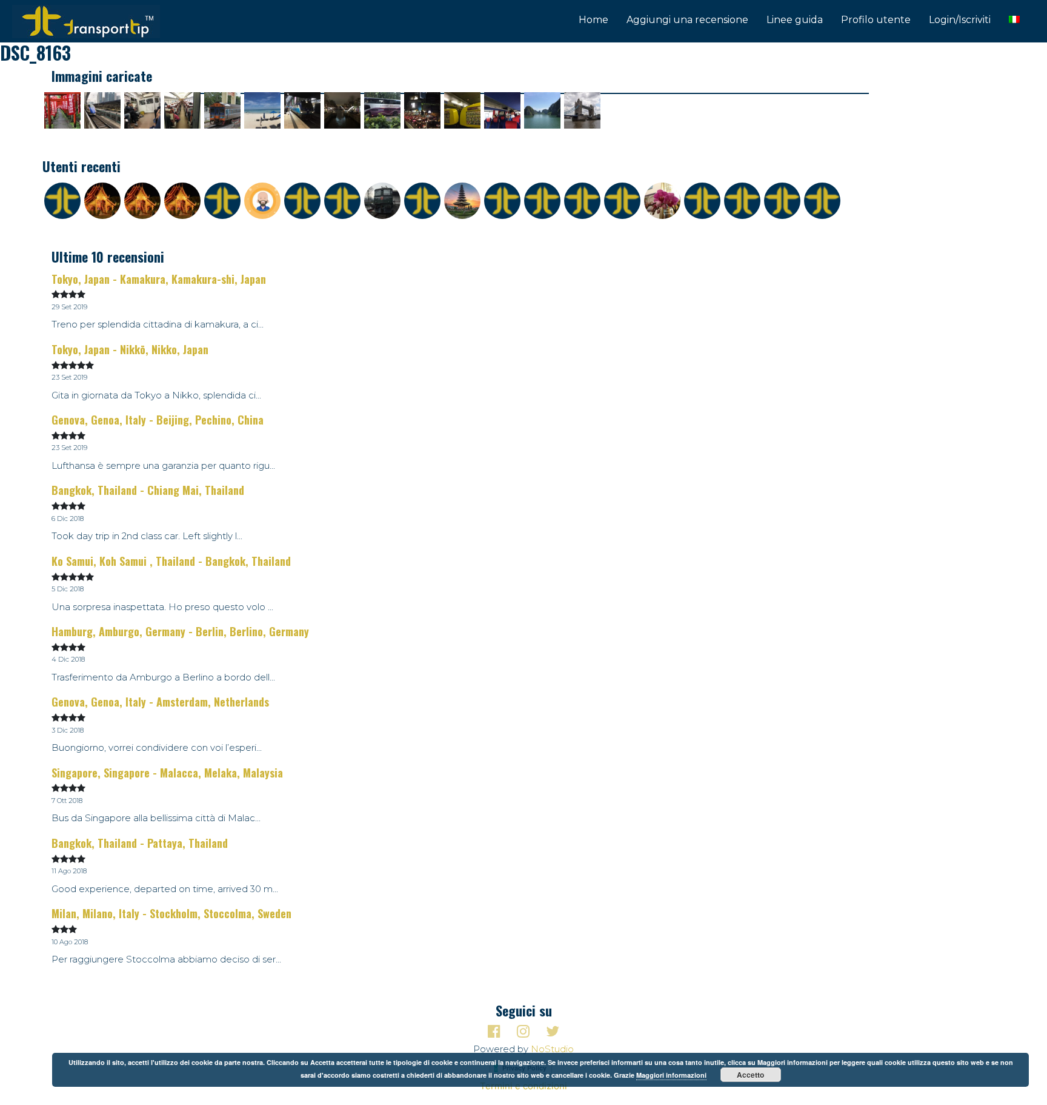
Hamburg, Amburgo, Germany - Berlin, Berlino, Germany (180, 631)
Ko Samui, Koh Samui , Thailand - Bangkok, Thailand (171, 561)
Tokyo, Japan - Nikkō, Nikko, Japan (130, 349)
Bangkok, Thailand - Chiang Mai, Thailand (148, 490)
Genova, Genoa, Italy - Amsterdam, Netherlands (160, 702)
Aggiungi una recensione (687, 19)
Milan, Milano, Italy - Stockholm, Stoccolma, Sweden (171, 913)
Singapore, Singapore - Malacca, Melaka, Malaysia (167, 773)
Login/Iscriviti (960, 19)
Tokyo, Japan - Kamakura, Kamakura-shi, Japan (159, 279)
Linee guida (794, 19)
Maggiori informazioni (671, 1075)
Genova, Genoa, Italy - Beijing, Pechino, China (158, 420)
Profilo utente (876, 19)
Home (593, 19)
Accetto (750, 1074)
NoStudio (552, 1049)
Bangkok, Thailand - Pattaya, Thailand (140, 843)
